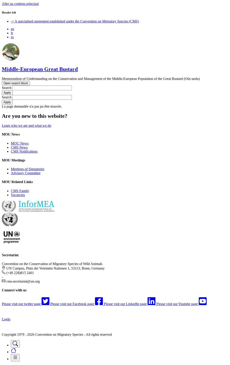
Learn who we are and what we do (26, 125)
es (12, 37)
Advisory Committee (25, 173)
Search (6, 88)
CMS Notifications (24, 151)
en (12, 29)
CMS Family (20, 191)
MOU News (20, 143)
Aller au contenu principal (20, 4)
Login (6, 319)
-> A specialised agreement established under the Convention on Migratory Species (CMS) (75, 21)
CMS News (19, 147)
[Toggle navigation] (15, 344)
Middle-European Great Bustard (40, 69)
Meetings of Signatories (27, 169)
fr (12, 33)
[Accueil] (11, 59)
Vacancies (18, 195)
